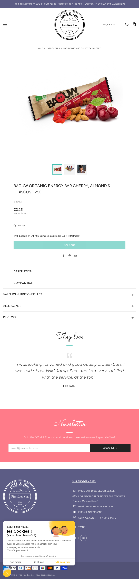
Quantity (19, 225)
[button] (57, 169)
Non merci (15, 562)
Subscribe (109, 448)
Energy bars (53, 48)
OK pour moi (62, 562)
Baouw (18, 201)
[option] (69, 107)
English (107, 24)
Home (40, 48)
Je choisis (39, 562)
